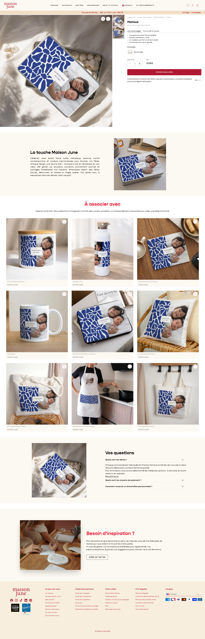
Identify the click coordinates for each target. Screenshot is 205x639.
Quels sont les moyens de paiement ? (123, 480)
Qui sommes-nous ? (52, 615)
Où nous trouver (51, 612)
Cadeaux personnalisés (144, 17)
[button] (120, 12)
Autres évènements (145, 5)
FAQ (106, 606)
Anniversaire (93, 5)
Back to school (110, 5)
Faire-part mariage (82, 593)
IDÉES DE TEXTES (97, 557)
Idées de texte (111, 596)
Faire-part (79, 603)
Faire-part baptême (82, 599)
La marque (196, 12)
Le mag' (185, 12)
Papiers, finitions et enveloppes (117, 599)
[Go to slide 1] (196, 80)
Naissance (67, 5)
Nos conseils (49, 599)
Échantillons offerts (112, 593)
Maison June (131, 17)
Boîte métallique (159, 17)
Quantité (130, 59)
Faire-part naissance (83, 596)
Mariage (54, 5)
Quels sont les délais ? (116, 459)
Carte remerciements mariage (86, 606)
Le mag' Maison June (53, 596)
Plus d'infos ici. (112, 476)
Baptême (79, 5)
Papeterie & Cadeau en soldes (86, 609)
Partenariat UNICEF (52, 603)
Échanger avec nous (112, 609)
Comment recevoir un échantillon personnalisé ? (128, 486)
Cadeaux (128, 5)
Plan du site (139, 606)
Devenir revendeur (52, 609)
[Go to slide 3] (199, 80)
